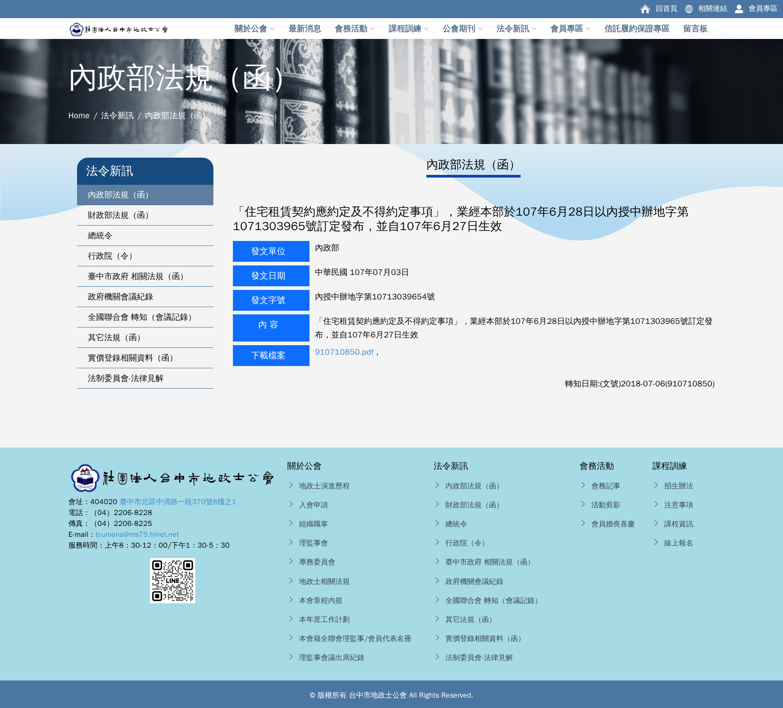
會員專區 (763, 8)
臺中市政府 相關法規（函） (490, 562)
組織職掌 (313, 524)
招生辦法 (678, 486)
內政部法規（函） (474, 486)
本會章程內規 (321, 600)
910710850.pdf (344, 352)
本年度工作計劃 (324, 619)
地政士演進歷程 (324, 486)
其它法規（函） (470, 619)
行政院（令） (467, 543)
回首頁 (666, 8)
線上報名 (678, 543)
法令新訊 (117, 115)
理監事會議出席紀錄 (331, 657)
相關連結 (712, 8)
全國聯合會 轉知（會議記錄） (493, 600)
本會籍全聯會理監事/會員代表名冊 (355, 638)
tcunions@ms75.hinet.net (137, 534)
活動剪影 (605, 505)
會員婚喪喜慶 (613, 524)
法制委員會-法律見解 (479, 657)
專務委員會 (317, 562)
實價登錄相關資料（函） (485, 638)
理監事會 (313, 543)
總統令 (456, 524)
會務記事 (605, 486)
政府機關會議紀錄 (474, 581)
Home (79, 115)
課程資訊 (678, 524)
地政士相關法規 (324, 581)
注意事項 (678, 505)
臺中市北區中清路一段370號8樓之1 (178, 501)
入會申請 (313, 505)
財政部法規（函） (474, 505)
